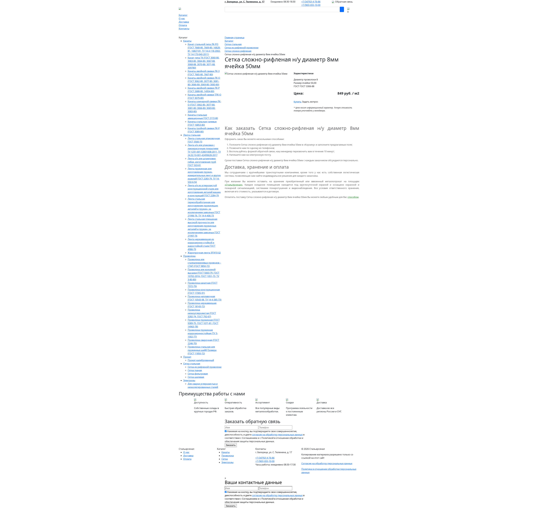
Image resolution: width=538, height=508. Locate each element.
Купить (298, 101)
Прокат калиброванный (201, 360)
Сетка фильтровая (198, 373)
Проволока (189, 256)
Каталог (183, 15)
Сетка (225, 459)
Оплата (183, 25)
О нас (182, 18)
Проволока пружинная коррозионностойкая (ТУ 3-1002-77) (203, 333)
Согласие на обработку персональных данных (326, 463)
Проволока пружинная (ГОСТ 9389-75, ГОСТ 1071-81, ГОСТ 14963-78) (204, 323)
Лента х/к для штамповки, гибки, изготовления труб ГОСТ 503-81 (202, 162)
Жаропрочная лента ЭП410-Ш (204, 252)
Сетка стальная (191, 363)
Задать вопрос (310, 101)
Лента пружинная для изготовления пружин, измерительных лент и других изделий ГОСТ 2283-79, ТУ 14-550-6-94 (204, 175)
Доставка (184, 21)
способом (353, 197)
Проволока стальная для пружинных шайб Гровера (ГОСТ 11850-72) (202, 350)
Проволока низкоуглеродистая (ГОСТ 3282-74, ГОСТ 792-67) (202, 313)
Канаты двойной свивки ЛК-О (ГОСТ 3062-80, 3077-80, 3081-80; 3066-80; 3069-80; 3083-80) (204, 81)
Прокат (187, 356)
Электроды (189, 380)
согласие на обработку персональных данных (277, 434)
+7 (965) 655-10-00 (310, 5)
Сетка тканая (195, 370)
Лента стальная (191, 135)
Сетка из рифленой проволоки (204, 366)
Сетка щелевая (196, 377)
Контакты (184, 28)
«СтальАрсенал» (234, 184)
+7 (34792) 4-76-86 (310, 1)
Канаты (187, 40)
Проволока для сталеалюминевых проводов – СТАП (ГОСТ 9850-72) (204, 263)
